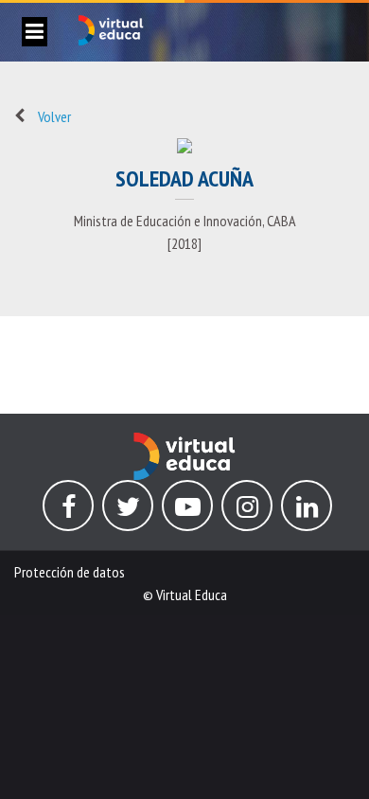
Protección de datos (69, 571)
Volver (54, 116)
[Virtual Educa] (184, 444)
